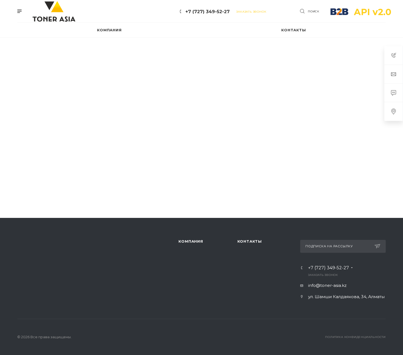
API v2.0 (372, 12)
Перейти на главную (201, 184)
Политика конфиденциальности (355, 337)
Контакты (249, 241)
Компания (190, 241)
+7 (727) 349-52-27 (207, 11)
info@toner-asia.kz (327, 285)
